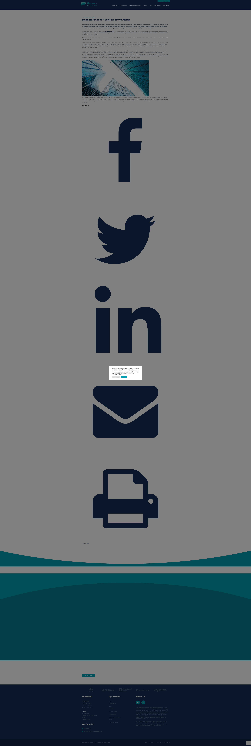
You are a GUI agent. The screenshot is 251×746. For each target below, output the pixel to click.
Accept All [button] (124, 377)
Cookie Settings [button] (116, 377)
